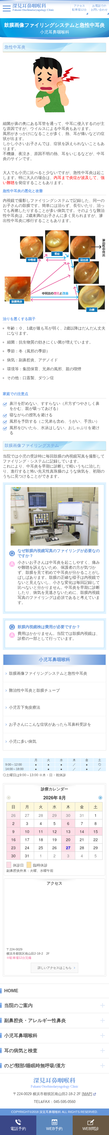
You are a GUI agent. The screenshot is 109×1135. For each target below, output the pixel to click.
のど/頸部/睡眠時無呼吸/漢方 (34, 1065)
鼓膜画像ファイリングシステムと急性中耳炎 (48, 673)
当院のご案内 (18, 1005)
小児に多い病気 (22, 741)
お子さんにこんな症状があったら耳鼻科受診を (50, 724)
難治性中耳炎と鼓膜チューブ (34, 690)
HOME (11, 990)
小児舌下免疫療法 (24, 707)
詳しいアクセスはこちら (55, 967)
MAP (87, 1094)
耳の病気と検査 (20, 1050)
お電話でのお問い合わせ (99, 7)
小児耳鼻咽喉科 (20, 1035)
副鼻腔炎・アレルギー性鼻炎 (35, 1020)
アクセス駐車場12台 (79, 7)
